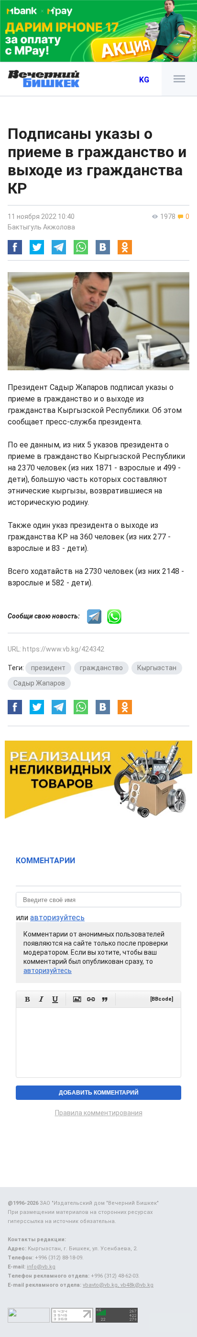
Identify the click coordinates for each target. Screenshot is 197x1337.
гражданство (101, 668)
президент (48, 668)
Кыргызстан (156, 668)
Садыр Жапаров (39, 683)
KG (144, 79)
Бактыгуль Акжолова (41, 227)
